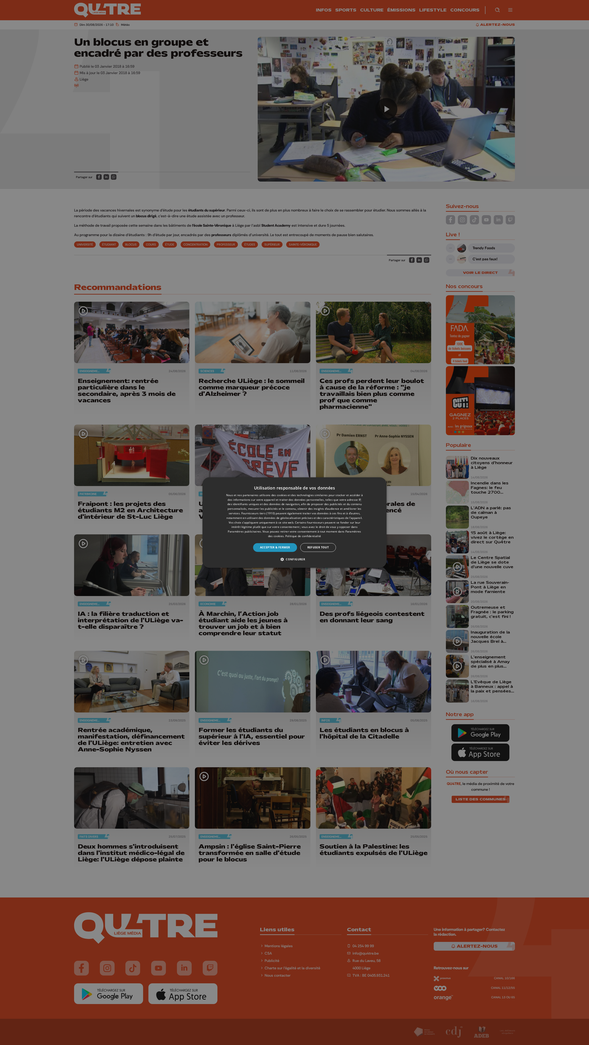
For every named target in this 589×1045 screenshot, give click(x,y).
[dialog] (294, 522)
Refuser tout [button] (318, 547)
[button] (294, 559)
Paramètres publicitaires (244, 531)
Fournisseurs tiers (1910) (258, 513)
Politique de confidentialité (303, 536)
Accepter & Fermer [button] (275, 547)
